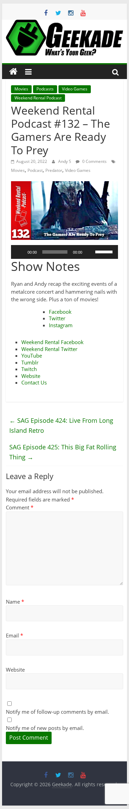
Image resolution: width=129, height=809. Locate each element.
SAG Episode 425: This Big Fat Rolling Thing (62, 452)
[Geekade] (13, 72)
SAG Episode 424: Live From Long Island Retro (61, 425)
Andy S (65, 161)
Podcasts (45, 89)
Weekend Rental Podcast (38, 98)
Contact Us (34, 382)
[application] (64, 252)
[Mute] (89, 251)
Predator (53, 170)
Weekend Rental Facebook (52, 342)
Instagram (61, 325)
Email (14, 635)
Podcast (35, 170)
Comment (19, 507)
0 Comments (94, 161)
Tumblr (30, 362)
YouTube (31, 355)
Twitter (57, 318)
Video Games (74, 89)
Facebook (60, 311)
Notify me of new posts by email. (45, 727)
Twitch (29, 368)
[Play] (20, 251)
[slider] (105, 251)
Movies (21, 89)
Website (30, 375)
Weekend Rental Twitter (49, 348)
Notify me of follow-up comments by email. (57, 711)
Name (15, 601)
